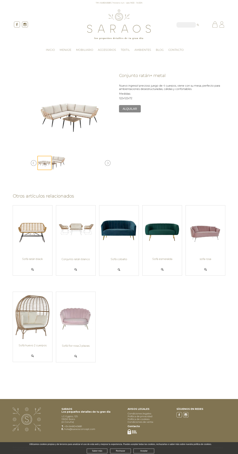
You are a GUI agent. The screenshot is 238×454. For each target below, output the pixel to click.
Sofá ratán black (32, 259)
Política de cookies (138, 419)
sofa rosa (205, 259)
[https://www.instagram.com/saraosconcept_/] (24, 26)
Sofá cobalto (119, 259)
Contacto (134, 426)
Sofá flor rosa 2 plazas (76, 345)
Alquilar (130, 108)
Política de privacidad (140, 416)
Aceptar (144, 451)
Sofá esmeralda (162, 259)
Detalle (32, 269)
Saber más (97, 451)
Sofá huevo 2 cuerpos (33, 345)
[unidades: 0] (216, 25)
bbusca (198, 24)
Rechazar (120, 451)
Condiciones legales (139, 413)
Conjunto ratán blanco (76, 259)
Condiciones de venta (140, 421)
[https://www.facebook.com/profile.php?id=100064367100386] (17, 26)
